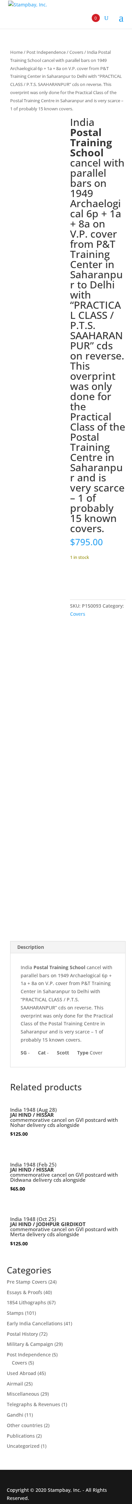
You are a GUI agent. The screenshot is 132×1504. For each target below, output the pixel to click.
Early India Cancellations (35, 1323)
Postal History (22, 1334)
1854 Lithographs (26, 1302)
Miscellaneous (23, 1394)
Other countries (25, 1425)
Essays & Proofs (24, 1292)
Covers (76, 52)
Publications (21, 1436)
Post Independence (46, 52)
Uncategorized (23, 1446)
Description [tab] (30, 947)
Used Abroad (21, 1373)
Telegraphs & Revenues (33, 1404)
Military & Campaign (30, 1344)
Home (16, 52)
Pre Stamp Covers (27, 1282)
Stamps (15, 1313)
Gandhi (15, 1415)
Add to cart (95, 577)
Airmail (15, 1383)
